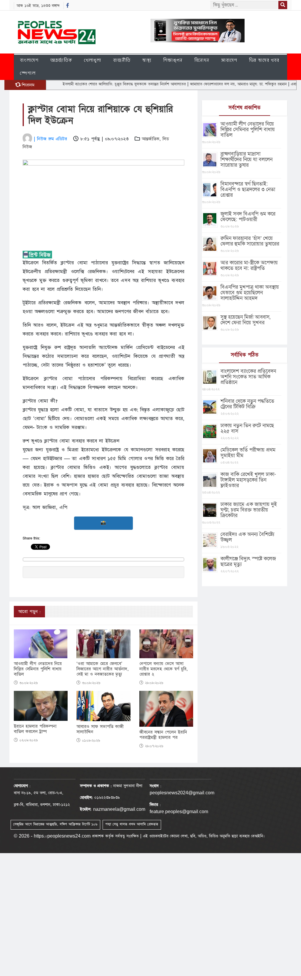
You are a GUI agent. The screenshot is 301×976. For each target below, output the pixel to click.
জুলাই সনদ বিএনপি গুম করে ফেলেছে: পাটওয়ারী (247, 216)
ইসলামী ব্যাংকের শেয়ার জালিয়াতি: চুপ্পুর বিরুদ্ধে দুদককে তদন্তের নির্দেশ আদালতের (107, 84)
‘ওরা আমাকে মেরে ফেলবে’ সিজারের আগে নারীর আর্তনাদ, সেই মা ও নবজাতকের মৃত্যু (102, 669)
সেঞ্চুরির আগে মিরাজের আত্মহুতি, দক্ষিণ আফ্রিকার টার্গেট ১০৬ (55, 824)
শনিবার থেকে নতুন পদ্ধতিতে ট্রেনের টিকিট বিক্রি (247, 404)
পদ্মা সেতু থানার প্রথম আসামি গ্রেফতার (131, 824)
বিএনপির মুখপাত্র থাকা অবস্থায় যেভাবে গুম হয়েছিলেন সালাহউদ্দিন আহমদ (249, 293)
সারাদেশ (229, 60)
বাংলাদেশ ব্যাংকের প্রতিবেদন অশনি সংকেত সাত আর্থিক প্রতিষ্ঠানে (248, 377)
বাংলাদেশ (29, 60)
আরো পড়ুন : (29, 612)
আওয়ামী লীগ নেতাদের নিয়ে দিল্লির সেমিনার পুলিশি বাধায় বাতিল (38, 669)
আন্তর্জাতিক (61, 60)
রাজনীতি (122, 60)
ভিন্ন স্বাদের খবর (264, 60)
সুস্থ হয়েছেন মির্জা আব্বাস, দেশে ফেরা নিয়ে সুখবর (245, 320)
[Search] (282, 5)
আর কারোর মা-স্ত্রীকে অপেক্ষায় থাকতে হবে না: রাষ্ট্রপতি (249, 265)
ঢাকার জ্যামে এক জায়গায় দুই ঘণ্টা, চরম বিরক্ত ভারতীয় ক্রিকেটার (248, 510)
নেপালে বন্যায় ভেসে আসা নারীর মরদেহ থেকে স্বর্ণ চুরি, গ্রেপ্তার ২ (163, 669)
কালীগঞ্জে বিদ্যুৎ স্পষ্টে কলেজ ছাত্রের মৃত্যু (248, 561)
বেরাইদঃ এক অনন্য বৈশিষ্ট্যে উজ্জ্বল (247, 537)
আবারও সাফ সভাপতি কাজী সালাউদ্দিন (100, 729)
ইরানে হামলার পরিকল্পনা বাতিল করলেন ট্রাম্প (35, 729)
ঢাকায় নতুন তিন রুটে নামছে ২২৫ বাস (247, 428)
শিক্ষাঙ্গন (173, 60)
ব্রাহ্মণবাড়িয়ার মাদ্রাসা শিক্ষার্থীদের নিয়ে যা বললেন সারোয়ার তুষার (246, 159)
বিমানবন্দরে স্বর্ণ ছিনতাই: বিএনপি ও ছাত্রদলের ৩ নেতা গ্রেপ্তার (247, 189)
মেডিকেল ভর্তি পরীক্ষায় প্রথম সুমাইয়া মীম (247, 453)
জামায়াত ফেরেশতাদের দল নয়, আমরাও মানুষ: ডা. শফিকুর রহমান (222, 84)
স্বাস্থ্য (146, 60)
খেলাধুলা (92, 60)
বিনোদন (201, 60)
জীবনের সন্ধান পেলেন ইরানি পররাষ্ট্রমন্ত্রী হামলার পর (163, 735)
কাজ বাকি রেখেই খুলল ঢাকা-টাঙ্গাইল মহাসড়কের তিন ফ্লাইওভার (248, 480)
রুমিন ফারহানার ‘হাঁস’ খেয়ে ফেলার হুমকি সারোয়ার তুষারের (249, 241)
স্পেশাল (28, 73)
